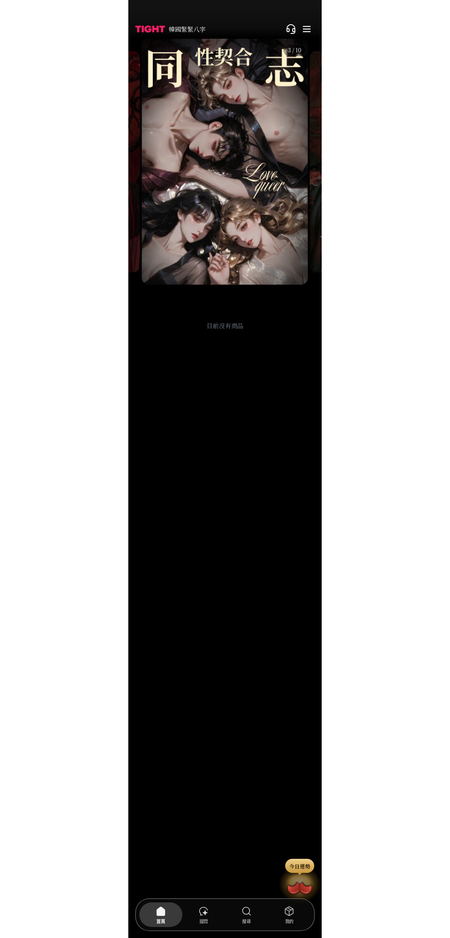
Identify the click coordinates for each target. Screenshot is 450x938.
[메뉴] (307, 29)
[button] (225, 162)
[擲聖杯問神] (300, 886)
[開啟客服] (291, 29)
